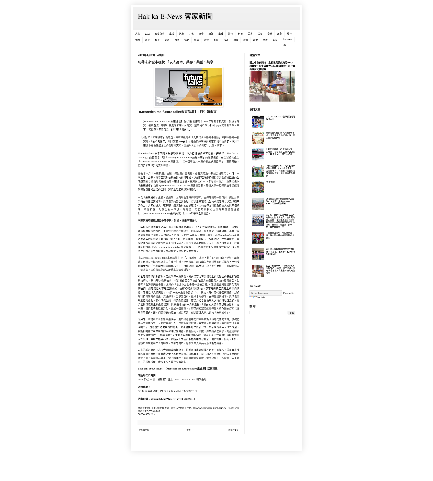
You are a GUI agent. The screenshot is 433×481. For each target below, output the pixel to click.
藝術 (265, 40)
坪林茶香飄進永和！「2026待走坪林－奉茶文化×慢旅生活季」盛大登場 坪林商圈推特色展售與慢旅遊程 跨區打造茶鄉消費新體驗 (280, 171)
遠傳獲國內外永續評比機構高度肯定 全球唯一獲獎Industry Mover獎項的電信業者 (280, 201)
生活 (171, 33)
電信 (196, 40)
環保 (245, 40)
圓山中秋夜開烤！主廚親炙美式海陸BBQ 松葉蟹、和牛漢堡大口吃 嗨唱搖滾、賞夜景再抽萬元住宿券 (272, 65)
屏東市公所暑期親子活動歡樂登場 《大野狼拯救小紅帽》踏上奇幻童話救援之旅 (280, 135)
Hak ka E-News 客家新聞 (175, 16)
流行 (230, 33)
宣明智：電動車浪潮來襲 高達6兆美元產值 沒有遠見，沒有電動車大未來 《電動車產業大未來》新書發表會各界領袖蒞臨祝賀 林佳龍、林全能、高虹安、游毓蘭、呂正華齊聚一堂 (280, 221)
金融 (220, 33)
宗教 (191, 33)
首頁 (189, 430)
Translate (260, 297)
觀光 (275, 40)
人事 (137, 33)
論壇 (235, 40)
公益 (147, 33)
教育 (157, 40)
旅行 (289, 33)
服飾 (211, 33)
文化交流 (159, 33)
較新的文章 (144, 430)
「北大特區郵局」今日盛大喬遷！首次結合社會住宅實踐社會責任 (280, 235)
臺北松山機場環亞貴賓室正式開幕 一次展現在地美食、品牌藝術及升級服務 (280, 251)
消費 (137, 40)
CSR (284, 45)
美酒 (260, 33)
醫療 (255, 40)
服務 (201, 33)
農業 (177, 40)
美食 (250, 33)
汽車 (181, 33)
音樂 (269, 33)
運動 (186, 40)
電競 (206, 40)
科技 (240, 33)
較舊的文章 (233, 430)
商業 (147, 40)
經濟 (167, 40)
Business (287, 39)
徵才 (226, 40)
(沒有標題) (270, 182)
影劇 (216, 40)
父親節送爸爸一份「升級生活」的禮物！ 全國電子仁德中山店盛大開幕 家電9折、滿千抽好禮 (280, 152)
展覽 (279, 33)
